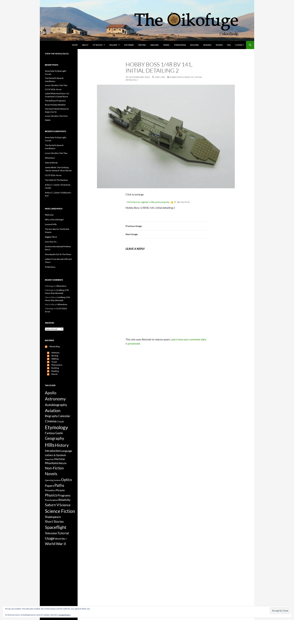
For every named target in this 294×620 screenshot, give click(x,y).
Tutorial (63, 533)
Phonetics (50, 490)
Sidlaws (113, 45)
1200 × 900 (160, 77)
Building (194, 45)
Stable (47, 120)
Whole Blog (53, 346)
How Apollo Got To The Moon (58, 254)
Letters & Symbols (55, 455)
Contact (239, 45)
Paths (59, 485)
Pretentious (50, 267)
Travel (166, 45)
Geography (54, 438)
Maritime (59, 459)
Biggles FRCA (51, 237)
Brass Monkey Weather (55, 104)
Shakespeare (53, 517)
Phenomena (180, 45)
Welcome (49, 214)
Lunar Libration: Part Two (56, 85)
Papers (49, 485)
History (62, 445)
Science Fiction (60, 511)
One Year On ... (51, 241)
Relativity (64, 500)
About (85, 45)
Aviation (52, 410)
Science (64, 505)
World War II (55, 543)
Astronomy (55, 398)
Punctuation (51, 500)
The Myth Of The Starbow (56, 180)
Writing (142, 45)
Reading (207, 45)
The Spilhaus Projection (55, 100)
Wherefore (50, 158)
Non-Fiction (54, 468)
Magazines (49, 459)
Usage (50, 538)
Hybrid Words (51, 162)
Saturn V (52, 504)
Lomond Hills (51, 224)
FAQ (229, 45)
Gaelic (59, 433)
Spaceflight (55, 527)
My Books (97, 45)
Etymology (56, 427)
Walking (154, 45)
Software (129, 45)
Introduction (52, 451)
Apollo (50, 393)
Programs (64, 495)
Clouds (60, 421)
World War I (61, 539)
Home (75, 45)
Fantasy (50, 433)
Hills (49, 445)
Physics (51, 495)
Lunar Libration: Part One (56, 116)
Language (66, 450)
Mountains (51, 463)
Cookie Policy (65, 615)
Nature (63, 463)
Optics (66, 479)
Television (51, 533)
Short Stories (54, 521)
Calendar (64, 416)
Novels (51, 473)
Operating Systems (53, 480)
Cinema (50, 421)
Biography (51, 416)
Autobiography (56, 405)
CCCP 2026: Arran (53, 89)
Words (219, 45)
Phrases (60, 490)
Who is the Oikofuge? (54, 219)
